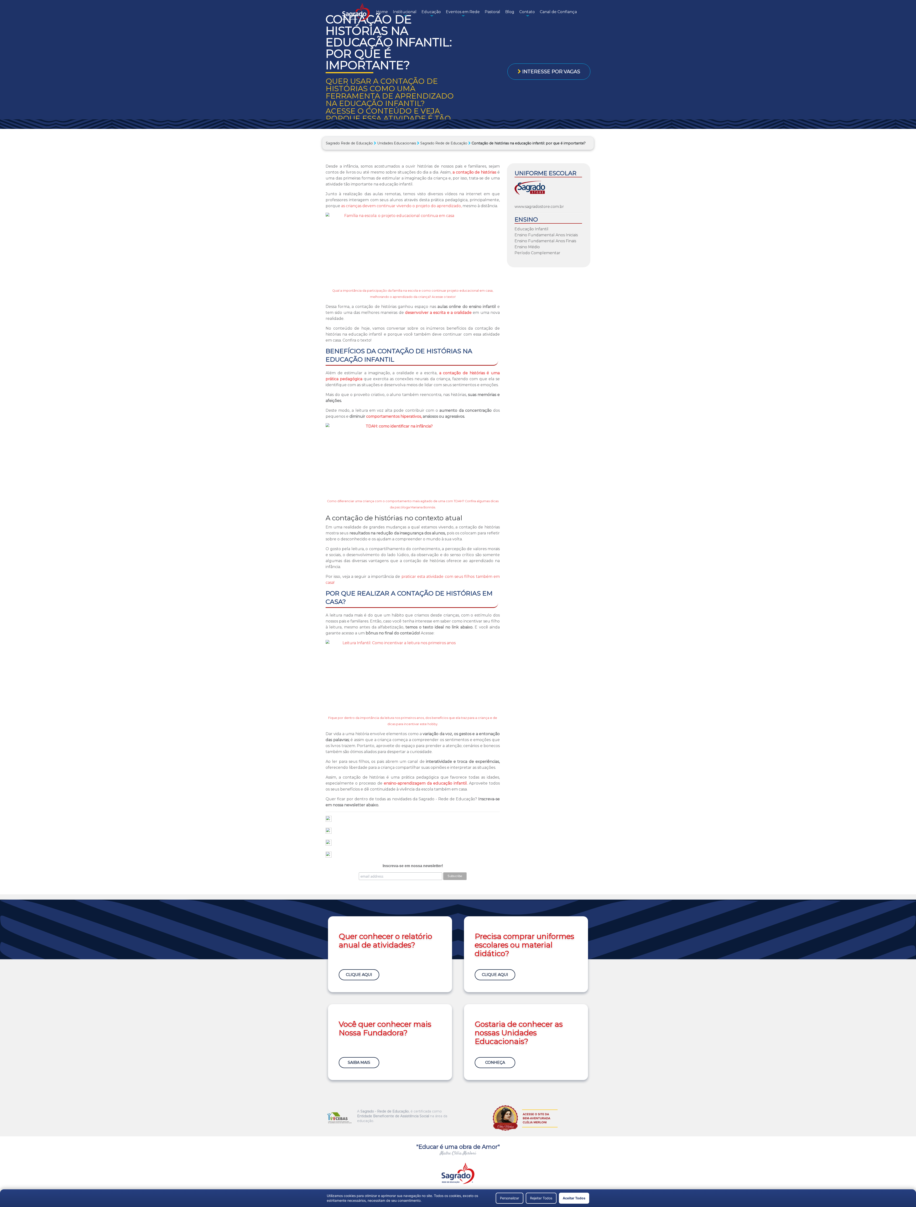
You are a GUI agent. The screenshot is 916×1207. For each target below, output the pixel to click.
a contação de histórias (474, 172)
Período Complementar (537, 253)
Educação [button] (431, 12)
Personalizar (509, 1198)
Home (382, 12)
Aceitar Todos (574, 1198)
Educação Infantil (531, 229)
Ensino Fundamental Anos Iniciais (546, 235)
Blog (509, 12)
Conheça (495, 1062)
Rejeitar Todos (541, 1198)
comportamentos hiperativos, (394, 416)
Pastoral (492, 12)
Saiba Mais (359, 1062)
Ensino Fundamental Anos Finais (545, 241)
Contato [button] (527, 12)
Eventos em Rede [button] (463, 12)
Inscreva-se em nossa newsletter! (413, 866)
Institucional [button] (404, 12)
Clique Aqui (359, 974)
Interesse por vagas (550, 71)
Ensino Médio (527, 247)
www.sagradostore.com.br (539, 206)
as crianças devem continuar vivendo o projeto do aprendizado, (401, 206)
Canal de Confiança (558, 12)
